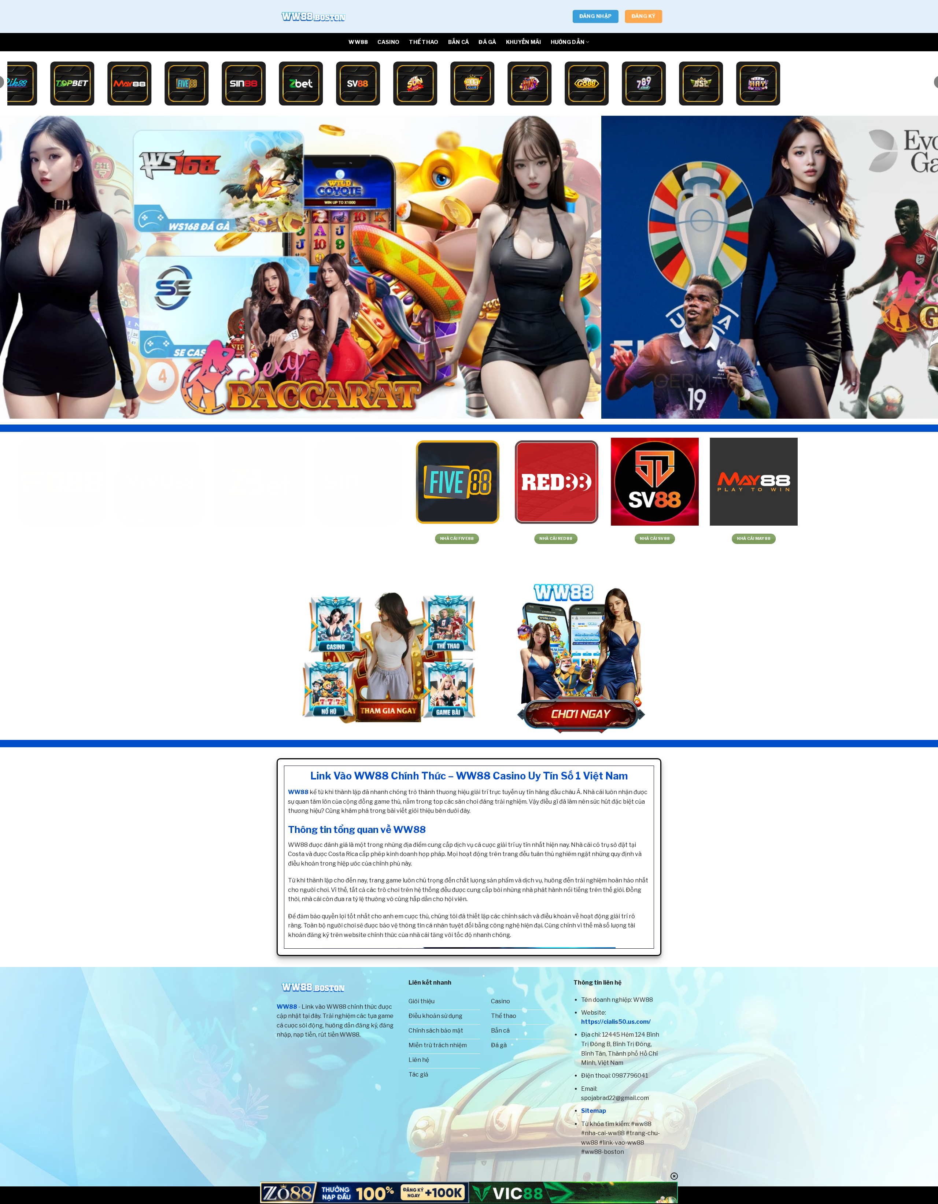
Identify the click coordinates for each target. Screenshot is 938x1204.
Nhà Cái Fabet (832, 538)
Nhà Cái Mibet (437, 538)
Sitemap (593, 1110)
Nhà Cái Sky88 (338, 538)
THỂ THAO (423, 42)
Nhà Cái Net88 (733, 538)
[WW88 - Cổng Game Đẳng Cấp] (313, 16)
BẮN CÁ (458, 42)
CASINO (388, 42)
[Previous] (27, 267)
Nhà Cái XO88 (635, 538)
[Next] (910, 267)
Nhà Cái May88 (140, 538)
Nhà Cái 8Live (536, 538)
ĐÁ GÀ (487, 42)
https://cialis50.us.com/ (616, 1021)
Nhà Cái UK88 (239, 538)
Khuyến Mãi (523, 42)
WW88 (358, 42)
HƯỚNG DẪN (568, 42)
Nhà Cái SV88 (41, 538)
